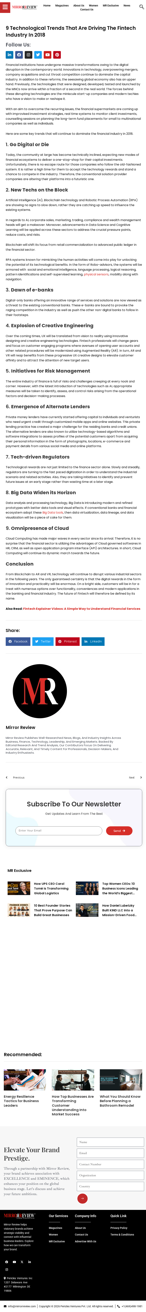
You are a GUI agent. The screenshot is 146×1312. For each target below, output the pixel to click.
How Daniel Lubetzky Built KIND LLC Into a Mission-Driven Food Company (118, 910)
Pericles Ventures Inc (19, 1278)
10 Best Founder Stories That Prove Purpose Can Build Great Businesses (53, 910)
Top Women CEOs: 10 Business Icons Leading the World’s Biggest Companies (120, 889)
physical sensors (96, 274)
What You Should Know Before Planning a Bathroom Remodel (120, 1101)
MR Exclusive (20, 870)
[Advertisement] (36, 980)
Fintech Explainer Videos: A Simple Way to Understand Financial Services (81, 609)
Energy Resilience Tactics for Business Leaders (21, 1101)
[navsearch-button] (141, 7)
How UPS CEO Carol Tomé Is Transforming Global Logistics (51, 888)
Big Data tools (52, 512)
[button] (18, 641)
